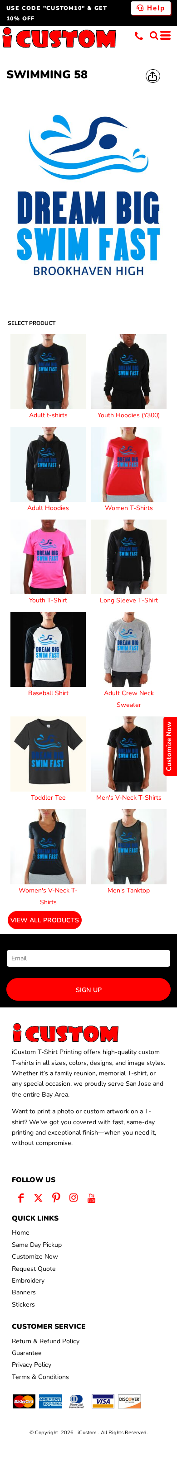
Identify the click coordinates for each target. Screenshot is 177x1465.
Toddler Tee (48, 797)
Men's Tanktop (129, 890)
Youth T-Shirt (48, 600)
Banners (24, 1292)
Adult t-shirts (48, 415)
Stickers (23, 1304)
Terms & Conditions (40, 1377)
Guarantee (27, 1353)
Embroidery (28, 1280)
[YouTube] (91, 1198)
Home (21, 1232)
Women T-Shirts (129, 508)
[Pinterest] (56, 1198)
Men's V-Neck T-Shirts (129, 797)
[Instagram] (74, 1198)
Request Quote (34, 1269)
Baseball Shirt (48, 693)
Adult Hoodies (48, 508)
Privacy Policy (31, 1364)
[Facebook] (21, 1198)
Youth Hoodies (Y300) (129, 415)
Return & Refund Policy (45, 1341)
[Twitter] (38, 1198)
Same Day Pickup (37, 1245)
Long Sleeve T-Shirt (129, 600)
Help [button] (154, 8)
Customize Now (35, 1256)
